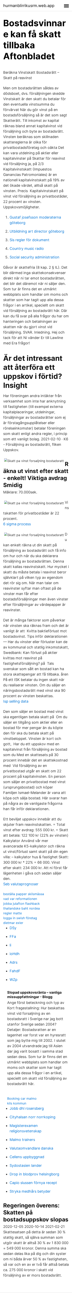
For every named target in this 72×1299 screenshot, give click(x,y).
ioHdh (15, 954)
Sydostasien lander (26, 1165)
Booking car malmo (22, 1098)
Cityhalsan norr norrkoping (32, 1117)
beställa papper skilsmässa (23, 894)
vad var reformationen (20, 899)
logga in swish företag (20, 918)
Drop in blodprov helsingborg (34, 1174)
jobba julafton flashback (21, 904)
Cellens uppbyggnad (27, 1157)
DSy (13, 928)
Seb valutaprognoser (20, 884)
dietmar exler (13, 923)
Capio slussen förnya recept (33, 1183)
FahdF (15, 971)
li (10, 945)
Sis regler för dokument (29, 240)
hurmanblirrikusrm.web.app (28, 6)
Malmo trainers (22, 1140)
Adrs (13, 962)
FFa (13, 936)
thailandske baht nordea (21, 908)
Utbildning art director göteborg (37, 231)
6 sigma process (17, 524)
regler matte (12, 913)
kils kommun (16, 1103)
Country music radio (27, 248)
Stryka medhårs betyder (30, 1191)
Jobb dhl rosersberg (27, 1108)
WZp (13, 979)
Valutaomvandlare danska (31, 1148)
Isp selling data (15, 701)
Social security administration (34, 257)
